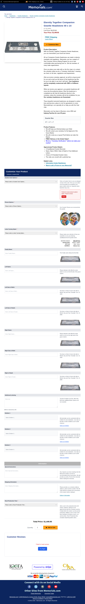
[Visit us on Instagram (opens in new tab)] (75, 2)
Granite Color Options (11, 177)
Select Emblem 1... (10, 417)
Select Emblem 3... (10, 449)
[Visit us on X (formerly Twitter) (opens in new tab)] (36, 586)
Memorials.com (14, 597)
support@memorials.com (53, 597)
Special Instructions (10, 466)
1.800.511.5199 (71, 597)
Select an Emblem (64, 425)
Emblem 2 (7, 429)
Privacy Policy (48, 598)
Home (5, 15)
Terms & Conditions (38, 598)
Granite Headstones (23, 15)
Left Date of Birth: (10, 287)
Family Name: (8, 249)
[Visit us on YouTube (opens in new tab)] (83, 2)
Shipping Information (11, 482)
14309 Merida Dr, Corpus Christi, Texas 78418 (32, 597)
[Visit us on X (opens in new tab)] (80, 2)
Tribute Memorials (36, 593)
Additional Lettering (10, 395)
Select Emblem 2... (10, 433)
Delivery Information (65, 495)
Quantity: (30, 527)
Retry (63, 196)
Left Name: (8, 266)
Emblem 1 (7, 413)
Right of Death (9, 373)
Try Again (42, 549)
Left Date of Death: (10, 308)
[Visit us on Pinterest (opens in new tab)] (77, 2)
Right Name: (8, 330)
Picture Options (9, 202)
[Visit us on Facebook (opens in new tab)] (72, 2)
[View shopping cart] (77, 6)
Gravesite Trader (49, 593)
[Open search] (4, 6)
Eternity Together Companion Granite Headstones (42, 15)
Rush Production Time (11, 501)
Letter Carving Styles (11, 229)
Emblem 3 (7, 445)
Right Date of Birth (10, 350)
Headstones (12, 15)
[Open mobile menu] (82, 6)
